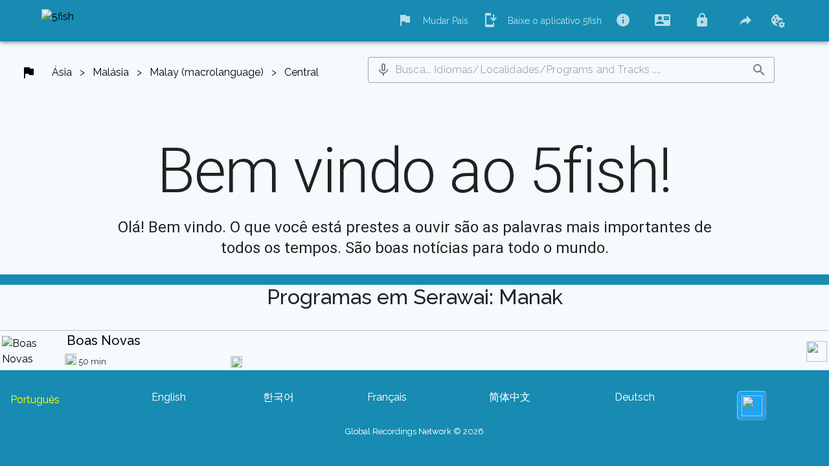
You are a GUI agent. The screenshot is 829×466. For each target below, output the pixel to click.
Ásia (62, 72)
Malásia (111, 72)
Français (387, 397)
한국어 (278, 397)
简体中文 (509, 397)
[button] (383, 70)
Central (301, 72)
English (169, 397)
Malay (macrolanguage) (207, 72)
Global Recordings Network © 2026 (414, 431)
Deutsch (635, 397)
